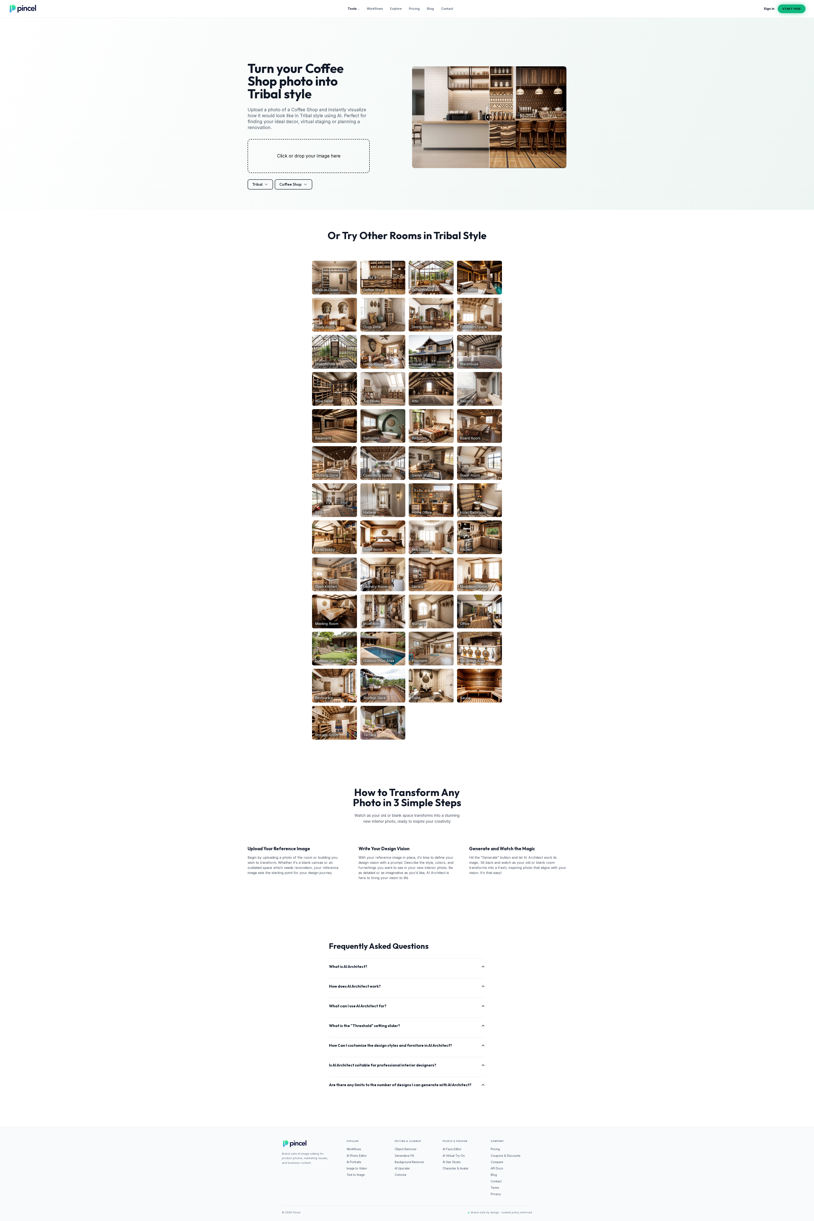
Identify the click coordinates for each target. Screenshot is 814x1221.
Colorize (400, 1174)
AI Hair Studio (452, 1162)
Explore (396, 9)
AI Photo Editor (357, 1155)
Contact (447, 9)
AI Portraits (354, 1162)
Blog (430, 9)
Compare (497, 1162)
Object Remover (406, 1149)
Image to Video (357, 1168)
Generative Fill (404, 1155)
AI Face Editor (452, 1149)
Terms (495, 1187)
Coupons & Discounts (505, 1155)
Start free (791, 8)
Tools (352, 9)
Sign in (769, 9)
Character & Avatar (455, 1168)
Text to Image (356, 1174)
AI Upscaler (402, 1168)
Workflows (375, 9)
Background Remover (409, 1162)
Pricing (414, 9)
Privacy (496, 1194)
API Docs (497, 1168)
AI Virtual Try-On (454, 1155)
